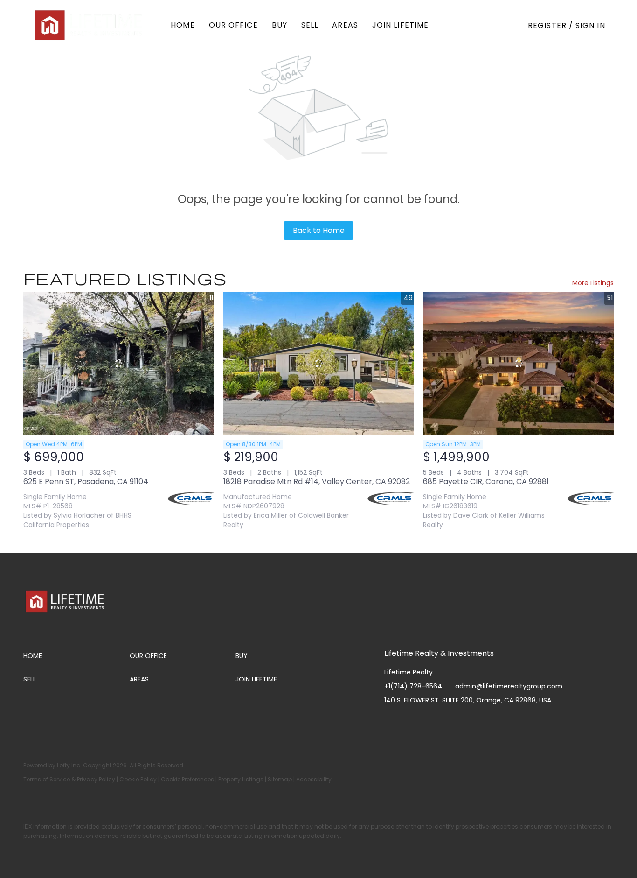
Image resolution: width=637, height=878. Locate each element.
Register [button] (547, 25)
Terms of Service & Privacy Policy (69, 779)
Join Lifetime (400, 25)
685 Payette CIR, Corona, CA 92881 (486, 481)
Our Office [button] (233, 25)
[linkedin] (410, 721)
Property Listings (240, 779)
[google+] (485, 721)
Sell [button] (309, 25)
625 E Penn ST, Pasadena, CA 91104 (85, 481)
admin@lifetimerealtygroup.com (508, 686)
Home (182, 25)
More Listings (593, 283)
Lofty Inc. (69, 765)
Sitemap (280, 779)
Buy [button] (279, 25)
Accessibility (314, 779)
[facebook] (391, 721)
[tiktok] (466, 721)
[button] (89, 25)
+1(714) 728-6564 (413, 686)
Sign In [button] (590, 25)
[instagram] (429, 721)
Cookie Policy (138, 779)
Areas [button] (345, 25)
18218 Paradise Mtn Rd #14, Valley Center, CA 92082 (316, 481)
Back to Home (319, 230)
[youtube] (447, 721)
